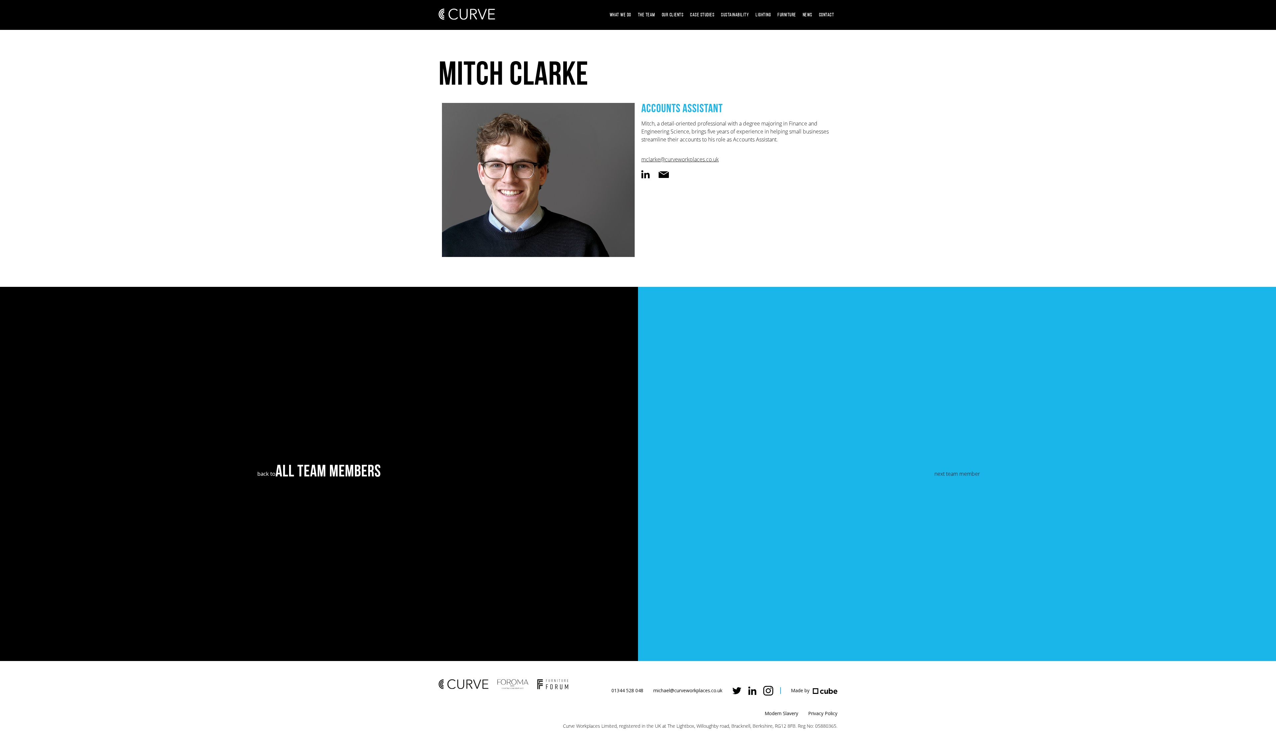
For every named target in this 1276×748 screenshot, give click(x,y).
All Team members (328, 472)
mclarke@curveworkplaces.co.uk (680, 159)
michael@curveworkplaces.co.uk (687, 690)
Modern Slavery (781, 713)
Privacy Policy (822, 713)
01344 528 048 (627, 690)
